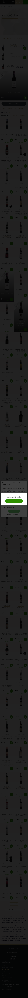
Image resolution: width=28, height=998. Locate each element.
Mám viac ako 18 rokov (14, 501)
